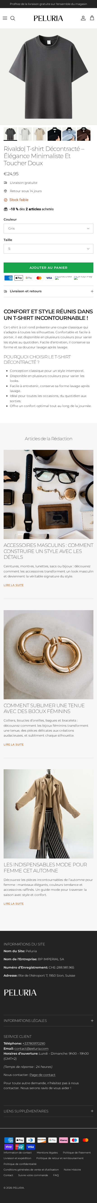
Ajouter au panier (48, 268)
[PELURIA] (48, 18)
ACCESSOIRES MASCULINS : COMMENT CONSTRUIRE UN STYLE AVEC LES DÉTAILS (48, 551)
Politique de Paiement (77, 1152)
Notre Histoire (72, 1169)
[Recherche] (15, 18)
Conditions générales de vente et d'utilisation (31, 1169)
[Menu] (5, 18)
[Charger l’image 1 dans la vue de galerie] (48, 77)
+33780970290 (34, 1043)
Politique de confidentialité (20, 1164)
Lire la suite (14, 585)
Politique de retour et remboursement (59, 1158)
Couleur (10, 219)
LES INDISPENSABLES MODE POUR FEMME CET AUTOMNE (45, 867)
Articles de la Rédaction (48, 438)
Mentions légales (47, 1152)
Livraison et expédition (17, 1158)
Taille (8, 240)
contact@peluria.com (31, 1049)
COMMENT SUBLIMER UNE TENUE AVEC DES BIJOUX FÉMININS (44, 708)
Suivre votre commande (33, 1175)
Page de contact (42, 1075)
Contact (8, 1175)
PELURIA (18, 1187)
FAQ (56, 1175)
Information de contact (18, 1152)
